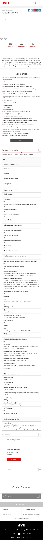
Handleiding (33, 46)
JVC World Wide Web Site (22, 518)
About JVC (6, 514)
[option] (14, 451)
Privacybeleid (24, 530)
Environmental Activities (31, 514)
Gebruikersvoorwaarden (12, 530)
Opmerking (7, 423)
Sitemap (5, 509)
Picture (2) (10, 46)
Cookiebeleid (34, 530)
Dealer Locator (21, 46)
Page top (21, 505)
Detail (14, 459)
